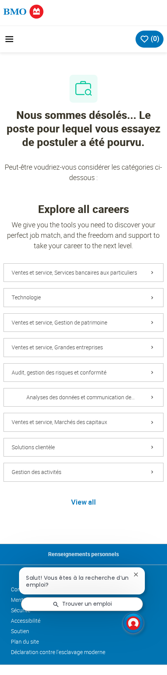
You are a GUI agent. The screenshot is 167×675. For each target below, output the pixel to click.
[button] (83, 502)
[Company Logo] (23, 11)
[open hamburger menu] (9, 39)
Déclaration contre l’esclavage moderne (58, 652)
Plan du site (25, 641)
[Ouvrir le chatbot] (133, 623)
